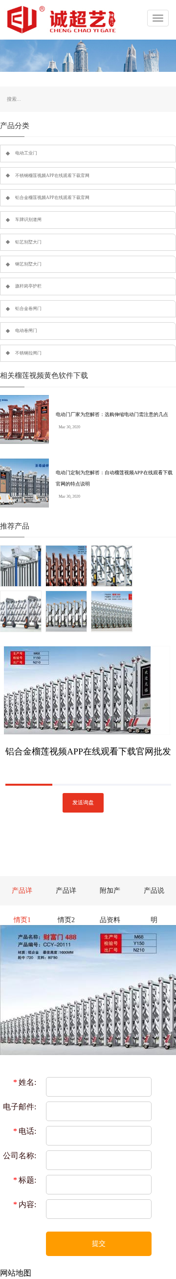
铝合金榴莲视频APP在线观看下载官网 (52, 197)
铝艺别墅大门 (28, 242)
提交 (99, 1243)
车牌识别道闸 (28, 219)
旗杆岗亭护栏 (28, 286)
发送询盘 (83, 802)
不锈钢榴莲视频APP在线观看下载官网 (52, 175)
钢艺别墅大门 (28, 264)
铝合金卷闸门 (28, 308)
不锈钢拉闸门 (28, 353)
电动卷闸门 (26, 330)
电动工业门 (26, 153)
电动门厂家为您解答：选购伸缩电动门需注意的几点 (112, 414)
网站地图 (15, 1273)
